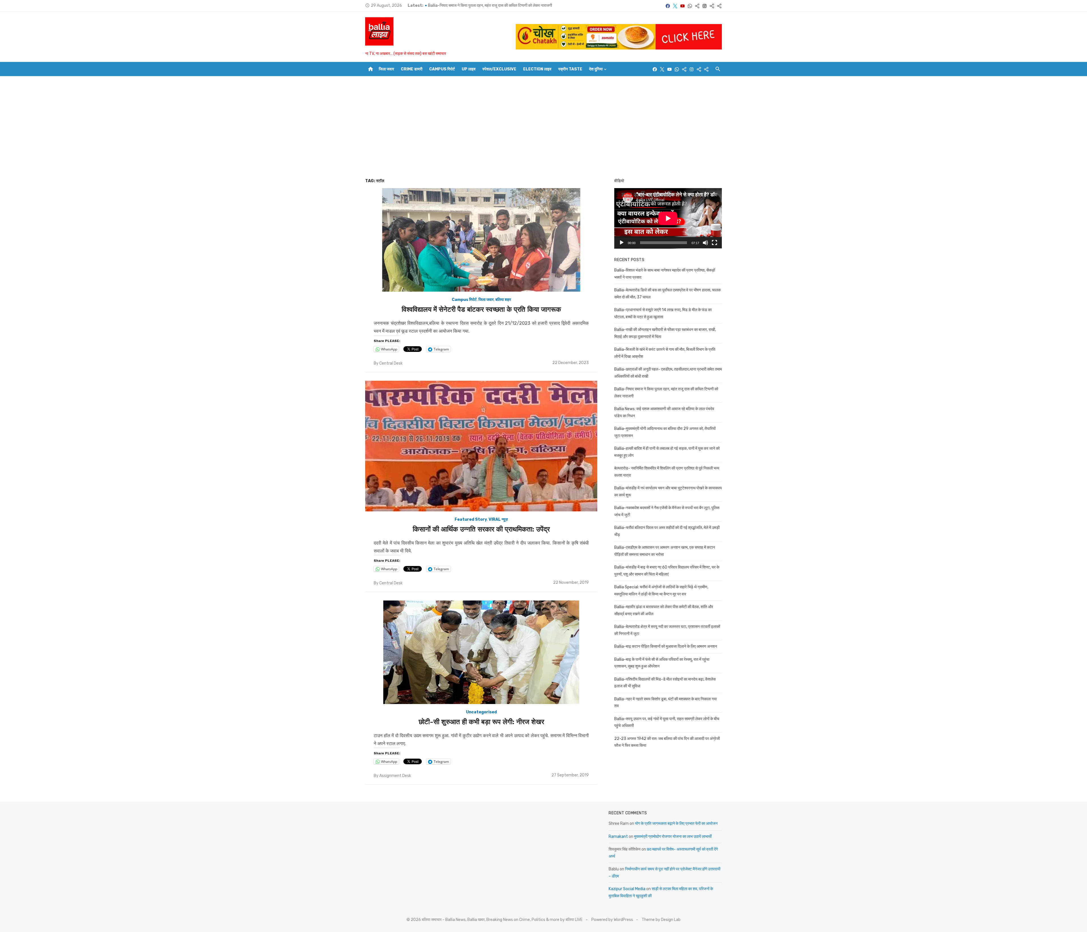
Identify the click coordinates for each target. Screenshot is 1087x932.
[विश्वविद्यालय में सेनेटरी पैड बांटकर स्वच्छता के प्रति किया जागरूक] (481, 240)
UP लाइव (469, 69)
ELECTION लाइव (537, 69)
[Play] (621, 243)
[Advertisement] (543, 127)
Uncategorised (481, 712)
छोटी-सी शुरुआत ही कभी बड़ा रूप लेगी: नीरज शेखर (481, 722)
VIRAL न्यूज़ (498, 519)
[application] (668, 218)
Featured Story (471, 519)
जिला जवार (386, 69)
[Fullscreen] (714, 243)
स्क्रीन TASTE (570, 69)
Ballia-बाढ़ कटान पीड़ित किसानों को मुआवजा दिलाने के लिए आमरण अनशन (665, 646)
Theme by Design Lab (661, 919)
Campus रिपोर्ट (442, 69)
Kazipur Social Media (627, 888)
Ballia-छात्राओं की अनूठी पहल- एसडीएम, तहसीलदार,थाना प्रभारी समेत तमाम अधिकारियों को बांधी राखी (499, 5)
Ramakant (618, 836)
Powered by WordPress (612, 919)
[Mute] (705, 243)
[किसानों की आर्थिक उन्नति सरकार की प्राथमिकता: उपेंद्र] (481, 446)
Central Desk (391, 363)
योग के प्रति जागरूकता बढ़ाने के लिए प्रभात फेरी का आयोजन (676, 823)
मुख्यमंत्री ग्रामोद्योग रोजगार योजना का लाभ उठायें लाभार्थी (673, 836)
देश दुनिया (596, 69)
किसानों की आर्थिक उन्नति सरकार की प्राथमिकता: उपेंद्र (481, 529)
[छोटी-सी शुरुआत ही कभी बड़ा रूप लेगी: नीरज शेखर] (481, 652)
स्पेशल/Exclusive (499, 69)
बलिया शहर (503, 299)
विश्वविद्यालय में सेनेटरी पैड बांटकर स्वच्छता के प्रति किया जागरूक (481, 309)
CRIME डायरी (411, 69)
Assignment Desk (395, 775)
